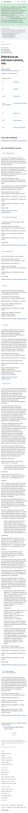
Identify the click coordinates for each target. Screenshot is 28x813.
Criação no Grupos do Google (7, 781)
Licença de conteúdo (18, 741)
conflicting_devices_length (19, 127)
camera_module (15, 360)
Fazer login (23, 1)
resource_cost (16, 113)
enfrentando (16, 81)
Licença (3, 807)
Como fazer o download (6, 757)
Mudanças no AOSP (18, 22)
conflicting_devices (17, 120)
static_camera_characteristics (20, 103)
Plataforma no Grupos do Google (8, 779)
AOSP (2, 41)
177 (11, 318)
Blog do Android (4, 774)
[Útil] (7, 44)
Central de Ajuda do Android (7, 789)
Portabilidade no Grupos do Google (8, 783)
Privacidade (9, 807)
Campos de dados (5, 69)
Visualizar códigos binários (6, 760)
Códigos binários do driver (6, 764)
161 (11, 140)
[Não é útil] (9, 44)
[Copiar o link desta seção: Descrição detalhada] (18, 138)
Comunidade (12, 805)
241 (11, 715)
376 (11, 664)
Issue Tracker (4, 800)
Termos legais (20, 805)
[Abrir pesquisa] (16, 1)
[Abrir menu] (2, 1)
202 (11, 377)
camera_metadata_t (6, 104)
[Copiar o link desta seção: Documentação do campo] (23, 148)
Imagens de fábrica (5, 762)
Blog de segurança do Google (7, 776)
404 (11, 210)
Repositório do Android (6, 753)
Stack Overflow (4, 797)
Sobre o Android (4, 805)
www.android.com (5, 793)
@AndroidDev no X (5, 772)
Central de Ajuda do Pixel (6, 791)
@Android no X (4, 770)
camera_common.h (13, 73)
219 (11, 279)
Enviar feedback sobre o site (19, 807)
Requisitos (3, 755)
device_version (16, 96)
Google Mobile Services (6, 795)
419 (11, 245)
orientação (15, 89)
